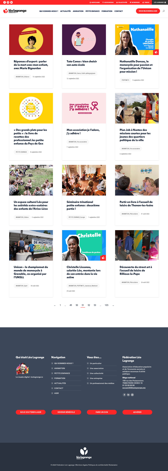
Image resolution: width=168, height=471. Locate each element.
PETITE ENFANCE (21, 152)
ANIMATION (19, 77)
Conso (79, 73)
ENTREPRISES (136, 2)
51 (83, 305)
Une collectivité (96, 373)
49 (71, 305)
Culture (26, 217)
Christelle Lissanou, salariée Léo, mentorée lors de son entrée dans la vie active (84, 272)
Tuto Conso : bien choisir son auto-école (82, 63)
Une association (97, 368)
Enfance (26, 77)
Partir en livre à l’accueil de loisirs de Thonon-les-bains (136, 203)
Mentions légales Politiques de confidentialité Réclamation (96, 465)
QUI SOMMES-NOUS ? (63, 363)
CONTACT (58, 388)
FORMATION (59, 378)
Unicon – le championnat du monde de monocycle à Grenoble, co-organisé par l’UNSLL (31, 272)
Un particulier (95, 363)
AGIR (56, 393)
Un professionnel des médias (102, 383)
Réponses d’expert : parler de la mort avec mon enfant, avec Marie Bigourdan (31, 64)
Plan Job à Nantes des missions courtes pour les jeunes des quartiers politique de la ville (135, 135)
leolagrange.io (37, 377)
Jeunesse (88, 286)
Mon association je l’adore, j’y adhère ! (83, 131)
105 (106, 305)
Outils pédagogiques (88, 73)
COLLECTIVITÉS (122, 2)
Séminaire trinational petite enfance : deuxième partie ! (83, 205)
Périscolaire (134, 214)
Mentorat (94, 286)
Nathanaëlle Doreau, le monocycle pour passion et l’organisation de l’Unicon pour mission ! (136, 66)
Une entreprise (96, 378)
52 (89, 305)
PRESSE (147, 2)
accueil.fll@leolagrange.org (133, 387)
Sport (25, 286)
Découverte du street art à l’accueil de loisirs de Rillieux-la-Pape (136, 270)
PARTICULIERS (95, 2)
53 (95, 305)
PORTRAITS (125, 80)
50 (77, 305)
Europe (82, 217)
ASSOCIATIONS (109, 2)
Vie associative (82, 142)
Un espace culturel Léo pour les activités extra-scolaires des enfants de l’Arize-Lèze (31, 205)
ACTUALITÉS (60, 383)
